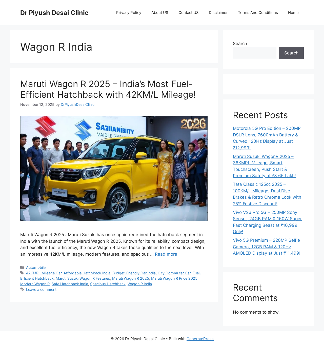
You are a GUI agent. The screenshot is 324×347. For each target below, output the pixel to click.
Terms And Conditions (258, 12)
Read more (166, 254)
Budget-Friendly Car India (134, 273)
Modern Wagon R (35, 284)
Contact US (188, 12)
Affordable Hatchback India (87, 273)
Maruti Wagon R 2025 (130, 278)
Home (293, 12)
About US (159, 12)
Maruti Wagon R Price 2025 (174, 278)
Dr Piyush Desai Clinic (54, 12)
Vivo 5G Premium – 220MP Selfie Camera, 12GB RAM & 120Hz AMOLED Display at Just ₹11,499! (266, 247)
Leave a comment (41, 289)
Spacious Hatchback (108, 284)
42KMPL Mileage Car (44, 273)
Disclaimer (218, 12)
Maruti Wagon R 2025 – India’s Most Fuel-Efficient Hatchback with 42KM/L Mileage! (108, 89)
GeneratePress (200, 338)
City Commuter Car (174, 273)
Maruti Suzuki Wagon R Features (83, 278)
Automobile (36, 267)
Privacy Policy (128, 12)
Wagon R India (140, 284)
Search (240, 43)
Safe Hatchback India (70, 284)
